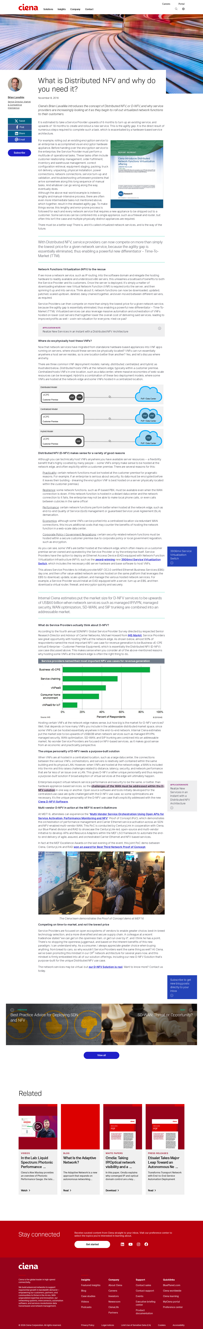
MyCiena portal (171, 1302)
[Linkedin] (122, 1244)
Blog (83, 1291)
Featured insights (90, 1285)
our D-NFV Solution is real (105, 967)
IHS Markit (135, 635)
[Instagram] (138, 1244)
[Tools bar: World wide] (182, 9)
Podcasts (86, 1307)
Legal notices (107, 1325)
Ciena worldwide (172, 1291)
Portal (181, 4)
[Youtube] (130, 1244)
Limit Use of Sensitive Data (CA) (136, 1325)
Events (139, 1296)
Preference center (173, 1307)
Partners (113, 1313)
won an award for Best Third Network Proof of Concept (109, 847)
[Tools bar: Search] (176, 9)
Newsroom (114, 1302)
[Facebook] (146, 1244)
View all (101, 1055)
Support (140, 1280)
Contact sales (143, 1285)
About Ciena (115, 1285)
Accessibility (178, 1325)
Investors (113, 1296)
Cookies (162, 1325)
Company (75, 9)
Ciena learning (171, 1296)
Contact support (145, 1291)
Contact (89, 9)
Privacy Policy (87, 1325)
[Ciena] (29, 6)
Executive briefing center (145, 1303)
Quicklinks (169, 1280)
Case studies (88, 1296)
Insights (62, 9)
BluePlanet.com (171, 1285)
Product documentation (144, 1312)
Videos (85, 1302)
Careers (166, 4)
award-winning (105, 559)
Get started (92, 1244)
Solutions (48, 9)
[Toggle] (102, 1279)
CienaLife (113, 1307)
